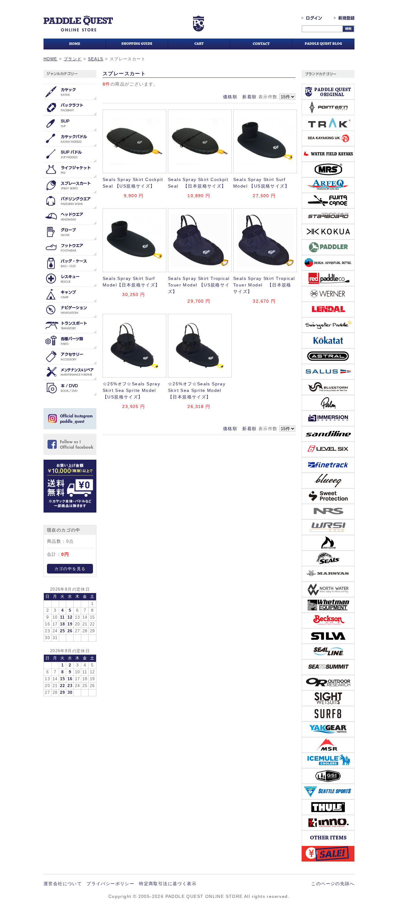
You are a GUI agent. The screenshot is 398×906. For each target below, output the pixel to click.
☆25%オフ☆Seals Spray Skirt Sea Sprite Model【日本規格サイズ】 (196, 390)
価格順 (230, 96)
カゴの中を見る (70, 568)
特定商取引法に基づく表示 (168, 883)
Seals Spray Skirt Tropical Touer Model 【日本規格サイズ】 (264, 285)
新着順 (249, 96)
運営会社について (63, 883)
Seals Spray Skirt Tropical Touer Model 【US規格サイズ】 (199, 285)
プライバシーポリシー (110, 883)
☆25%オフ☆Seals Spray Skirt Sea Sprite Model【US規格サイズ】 (131, 390)
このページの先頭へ (332, 883)
